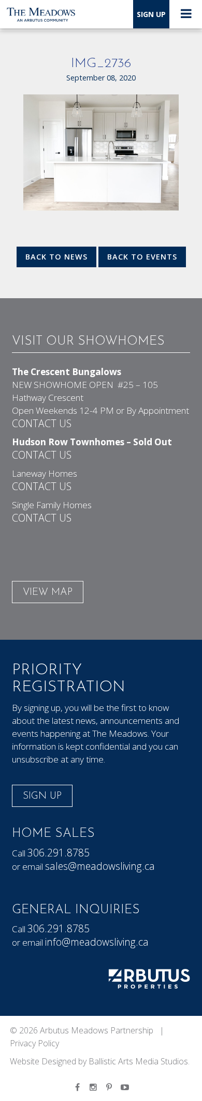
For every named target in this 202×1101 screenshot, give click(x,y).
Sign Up (151, 14)
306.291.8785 (58, 853)
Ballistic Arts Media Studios (138, 1061)
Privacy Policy (34, 1043)
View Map (48, 592)
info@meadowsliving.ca (97, 942)
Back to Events (142, 257)
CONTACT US (41, 423)
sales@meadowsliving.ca (100, 866)
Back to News (56, 257)
